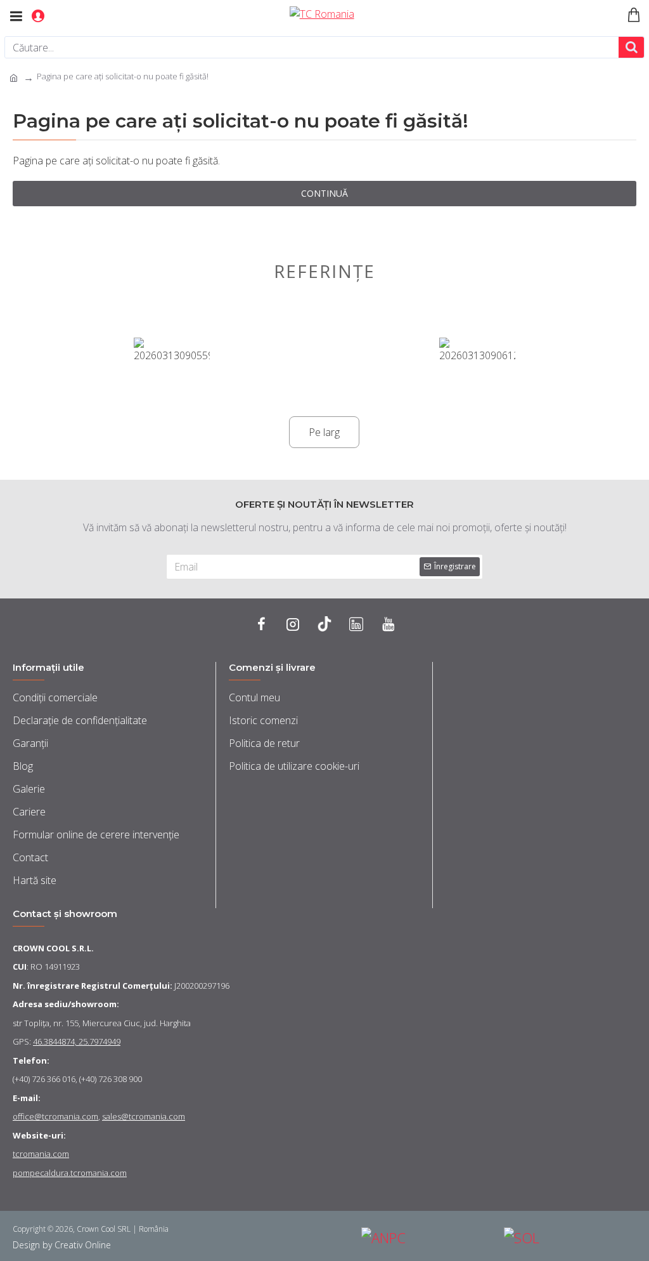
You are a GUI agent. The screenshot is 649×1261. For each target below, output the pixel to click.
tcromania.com (41, 1153)
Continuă (324, 193)
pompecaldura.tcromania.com (70, 1172)
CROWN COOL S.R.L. (53, 948)
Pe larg (324, 432)
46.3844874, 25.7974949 (76, 1041)
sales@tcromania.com (143, 1116)
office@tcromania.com (55, 1116)
